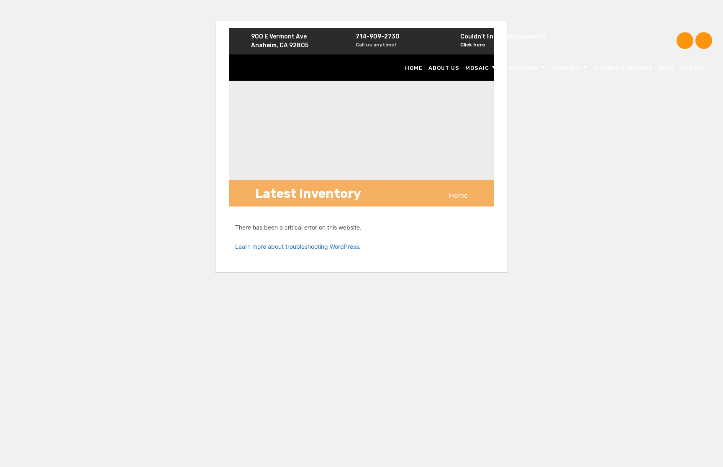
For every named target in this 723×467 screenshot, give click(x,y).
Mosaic (477, 68)
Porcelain (521, 68)
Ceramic (566, 68)
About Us (443, 68)
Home (414, 68)
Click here (472, 45)
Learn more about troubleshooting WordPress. (298, 246)
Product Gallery (624, 68)
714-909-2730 (378, 36)
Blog (666, 68)
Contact (694, 68)
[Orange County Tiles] (289, 67)
